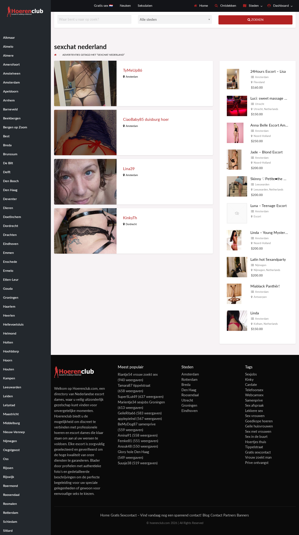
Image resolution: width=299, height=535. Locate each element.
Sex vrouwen (254, 416)
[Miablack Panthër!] (234, 293)
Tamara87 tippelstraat (134, 385)
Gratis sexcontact (258, 452)
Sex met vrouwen (258, 431)
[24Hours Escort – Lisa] (233, 79)
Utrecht (259, 104)
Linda (254, 313)
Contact (216, 515)
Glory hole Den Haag (133, 452)
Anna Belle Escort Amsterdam (274, 125)
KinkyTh (130, 218)
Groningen (189, 405)
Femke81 (125, 441)
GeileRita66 (126, 413)
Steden (253, 5)
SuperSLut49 (127, 396)
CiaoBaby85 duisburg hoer (146, 120)
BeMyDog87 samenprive (137, 424)
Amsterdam (132, 77)
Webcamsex (254, 395)
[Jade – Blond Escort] (234, 159)
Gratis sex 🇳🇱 (103, 5)
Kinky (249, 379)
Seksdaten (145, 5)
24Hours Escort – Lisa (268, 72)
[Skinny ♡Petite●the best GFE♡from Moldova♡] (237, 186)
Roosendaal (190, 395)
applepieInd (127, 419)
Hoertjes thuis (255, 442)
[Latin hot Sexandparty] (237, 267)
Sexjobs (251, 374)
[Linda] (237, 321)
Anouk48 (125, 446)
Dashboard (280, 5)
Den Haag (188, 390)
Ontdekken (227, 5)
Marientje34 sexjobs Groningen (141, 402)
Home (203, 5)
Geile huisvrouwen (259, 426)
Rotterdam (189, 379)
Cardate (251, 384)
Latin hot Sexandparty (268, 260)
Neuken (125, 5)
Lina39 (129, 169)
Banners (243, 515)
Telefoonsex (254, 390)
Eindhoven (189, 411)
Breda (185, 384)
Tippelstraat (254, 447)
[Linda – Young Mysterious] (234, 240)
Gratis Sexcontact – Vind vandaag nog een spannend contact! (156, 515)
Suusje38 (124, 463)
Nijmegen (260, 265)
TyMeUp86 (132, 71)
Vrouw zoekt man (258, 457)
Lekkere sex (254, 411)
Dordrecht (131, 224)
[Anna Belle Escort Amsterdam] (235, 133)
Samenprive (254, 400)
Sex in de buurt (256, 436)
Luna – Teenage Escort (268, 206)
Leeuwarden (262, 184)
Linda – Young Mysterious (271, 233)
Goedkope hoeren (259, 421)
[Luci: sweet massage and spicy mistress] (237, 106)
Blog (206, 515)
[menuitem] (201, 6)
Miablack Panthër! (265, 286)
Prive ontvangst (256, 463)
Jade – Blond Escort (266, 152)
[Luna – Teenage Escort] (237, 213)
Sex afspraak (254, 405)
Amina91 (124, 435)
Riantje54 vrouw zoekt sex (138, 374)
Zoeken (256, 19)
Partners (229, 515)
